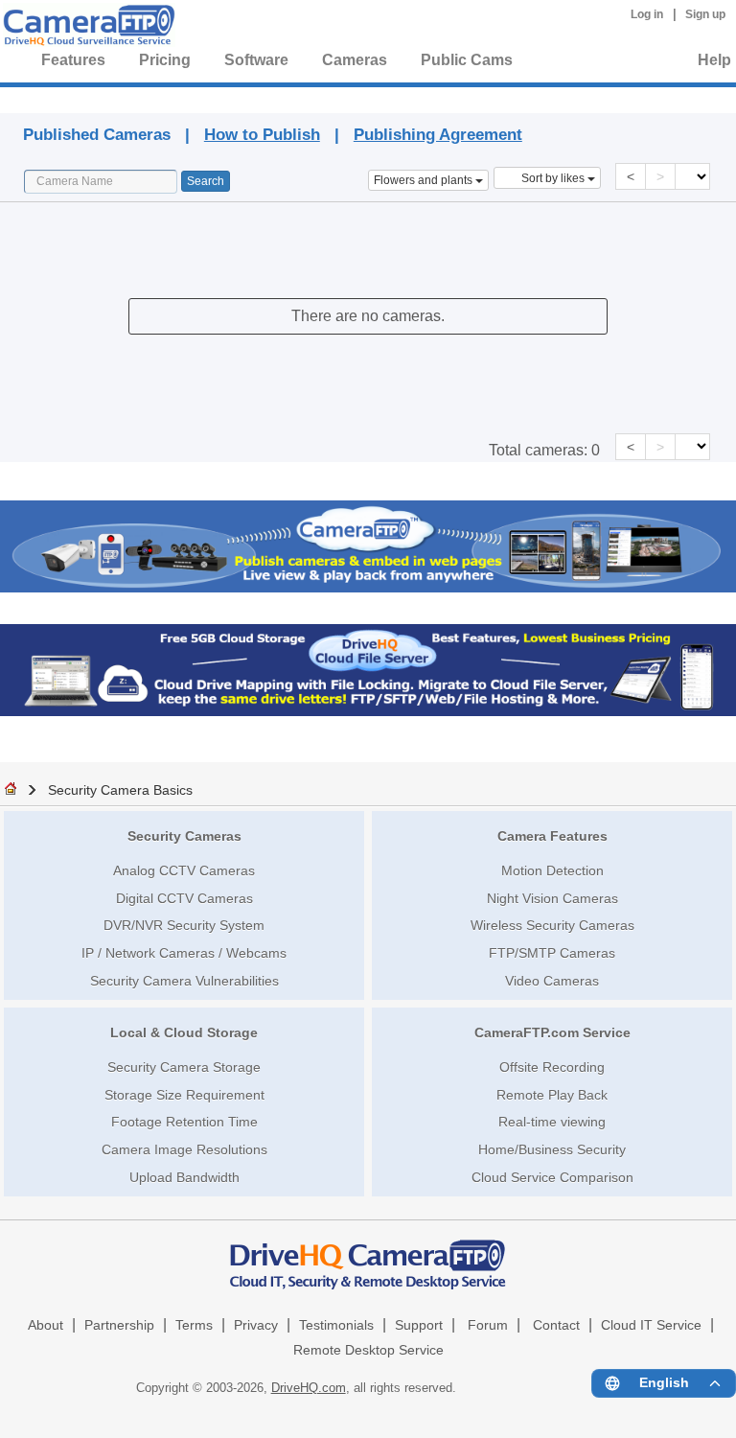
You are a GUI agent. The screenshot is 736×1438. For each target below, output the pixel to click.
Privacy (256, 1325)
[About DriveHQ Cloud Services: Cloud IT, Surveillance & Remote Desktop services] (368, 1255)
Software (256, 60)
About (45, 1325)
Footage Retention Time (184, 1121)
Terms (194, 1325)
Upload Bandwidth (184, 1177)
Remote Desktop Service (368, 1350)
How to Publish (262, 135)
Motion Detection (552, 870)
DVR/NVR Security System (184, 925)
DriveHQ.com (308, 1387)
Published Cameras (396, 97)
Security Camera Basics (120, 790)
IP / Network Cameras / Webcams (184, 953)
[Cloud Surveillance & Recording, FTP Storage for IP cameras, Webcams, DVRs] (86, 29)
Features (73, 60)
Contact (556, 1325)
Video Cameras (552, 980)
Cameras (354, 60)
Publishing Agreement (438, 135)
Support (419, 1325)
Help (714, 60)
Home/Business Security (552, 1149)
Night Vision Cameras (552, 898)
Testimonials (336, 1325)
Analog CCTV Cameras (184, 870)
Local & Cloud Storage (184, 1032)
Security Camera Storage (184, 1067)
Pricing (165, 60)
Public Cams (467, 60)
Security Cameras (184, 836)
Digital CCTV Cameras (184, 898)
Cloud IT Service (651, 1325)
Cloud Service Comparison (552, 1177)
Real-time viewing (552, 1121)
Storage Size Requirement (184, 1094)
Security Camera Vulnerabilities (184, 980)
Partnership (119, 1325)
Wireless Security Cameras (552, 925)
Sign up (705, 14)
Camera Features (552, 836)
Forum (488, 1325)
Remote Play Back (552, 1094)
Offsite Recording (552, 1067)
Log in (647, 14)
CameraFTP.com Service (552, 1032)
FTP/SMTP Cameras (552, 953)
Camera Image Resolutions (184, 1149)
